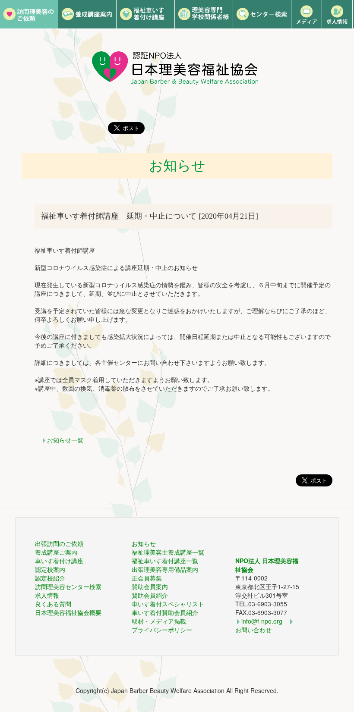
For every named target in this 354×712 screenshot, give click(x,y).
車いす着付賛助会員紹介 (165, 612)
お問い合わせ (253, 629)
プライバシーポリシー (162, 629)
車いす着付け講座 (59, 560)
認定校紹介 (50, 578)
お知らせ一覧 (65, 440)
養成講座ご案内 (56, 552)
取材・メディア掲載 (159, 621)
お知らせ (144, 543)
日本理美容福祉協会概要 (68, 612)
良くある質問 (53, 603)
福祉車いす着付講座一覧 (165, 560)
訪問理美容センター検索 (68, 586)
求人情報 (47, 595)
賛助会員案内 (150, 586)
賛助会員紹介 (150, 595)
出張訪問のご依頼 (59, 543)
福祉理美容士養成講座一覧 (168, 552)
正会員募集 (147, 578)
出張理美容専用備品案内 (165, 569)
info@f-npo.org (261, 621)
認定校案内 (50, 569)
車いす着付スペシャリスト (168, 603)
